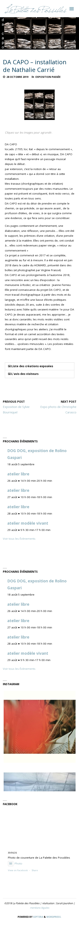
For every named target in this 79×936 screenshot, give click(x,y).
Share (35, 870)
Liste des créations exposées (32, 366)
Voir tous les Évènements (19, 538)
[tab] (39, 366)
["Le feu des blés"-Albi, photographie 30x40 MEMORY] (40, 727)
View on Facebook (18, 870)
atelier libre (18, 474)
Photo (18, 863)
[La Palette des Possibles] (35, 8)
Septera (37, 916)
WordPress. (53, 916)
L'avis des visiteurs (24, 374)
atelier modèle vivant (27, 523)
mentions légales (39, 907)
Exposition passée (48, 77)
